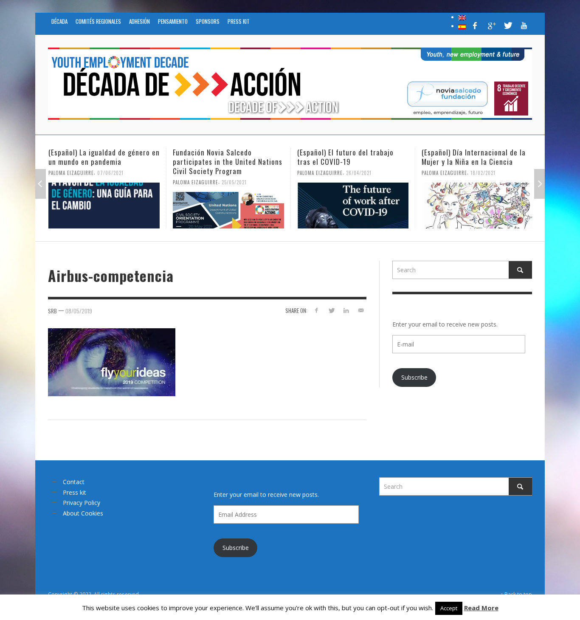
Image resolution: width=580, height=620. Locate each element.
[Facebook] (475, 25)
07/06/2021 (110, 172)
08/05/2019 (78, 311)
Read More (481, 607)
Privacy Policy (81, 503)
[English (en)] (462, 17)
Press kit (74, 492)
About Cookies (83, 513)
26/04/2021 (359, 172)
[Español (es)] (462, 26)
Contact (73, 482)
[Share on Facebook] (316, 310)
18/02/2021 (483, 172)
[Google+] (491, 25)
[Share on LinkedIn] (346, 310)
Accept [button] (448, 608)
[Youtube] (524, 25)
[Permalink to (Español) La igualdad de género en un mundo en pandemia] (104, 205)
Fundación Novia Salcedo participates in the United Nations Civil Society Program (227, 161)
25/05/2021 (234, 182)
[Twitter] (507, 25)
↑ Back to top (516, 594)
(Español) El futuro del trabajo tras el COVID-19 (345, 157)
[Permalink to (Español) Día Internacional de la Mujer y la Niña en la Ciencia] (477, 205)
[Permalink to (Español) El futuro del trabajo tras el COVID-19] (352, 205)
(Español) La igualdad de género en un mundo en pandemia (104, 157)
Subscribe (414, 377)
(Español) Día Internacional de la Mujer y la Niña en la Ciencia (474, 157)
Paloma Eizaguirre (71, 172)
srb (52, 311)
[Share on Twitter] (331, 310)
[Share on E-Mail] (360, 310)
